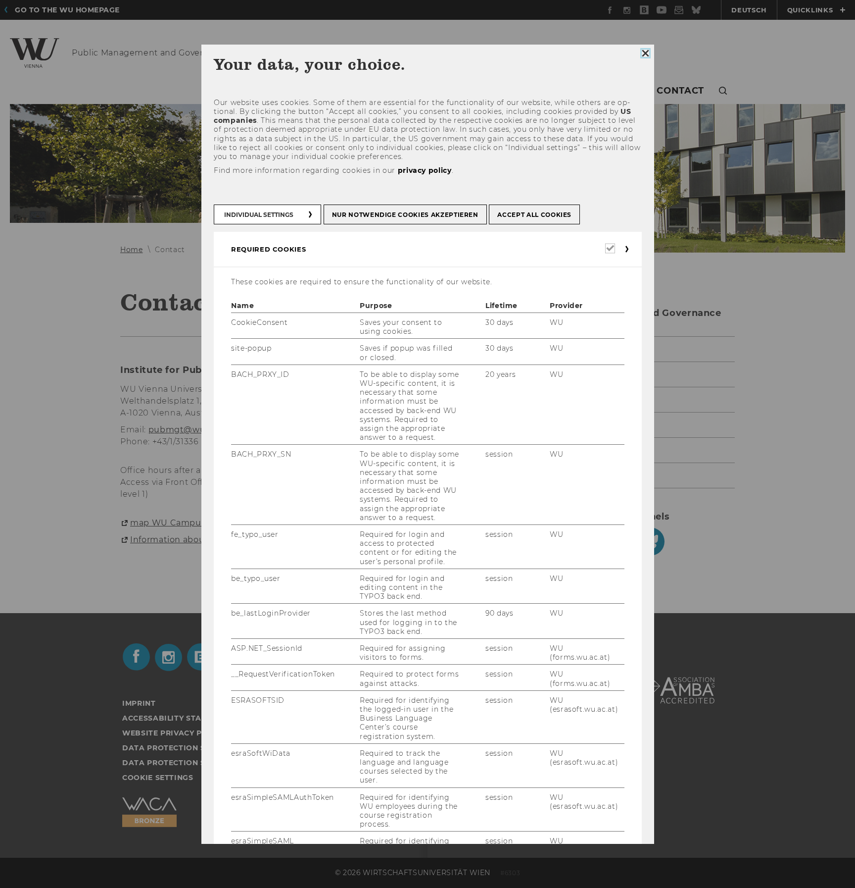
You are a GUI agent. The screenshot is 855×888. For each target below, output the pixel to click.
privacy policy (424, 170)
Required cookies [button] (268, 249)
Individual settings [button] (258, 214)
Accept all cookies (534, 214)
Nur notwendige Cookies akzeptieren (405, 214)
